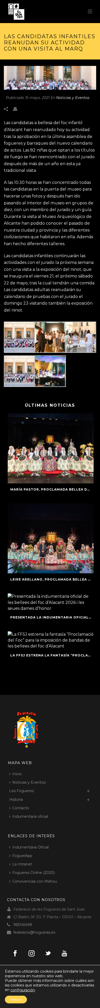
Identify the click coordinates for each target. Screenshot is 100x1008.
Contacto (20, 808)
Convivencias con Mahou (34, 881)
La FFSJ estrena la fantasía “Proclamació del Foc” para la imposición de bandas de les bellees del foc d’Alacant (52, 655)
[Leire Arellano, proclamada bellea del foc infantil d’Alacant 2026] (51, 538)
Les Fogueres (21, 791)
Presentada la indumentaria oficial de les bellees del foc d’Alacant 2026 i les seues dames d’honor (52, 617)
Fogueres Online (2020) (33, 872)
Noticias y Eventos (72, 97)
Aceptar (16, 999)
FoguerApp (22, 855)
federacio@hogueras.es (34, 932)
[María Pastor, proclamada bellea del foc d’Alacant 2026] (51, 448)
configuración (23, 990)
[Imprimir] (17, 109)
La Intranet (22, 864)
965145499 (22, 924)
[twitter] (48, 953)
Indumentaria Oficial (30, 847)
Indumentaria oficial (30, 816)
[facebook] (15, 953)
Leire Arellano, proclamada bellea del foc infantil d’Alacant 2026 (52, 579)
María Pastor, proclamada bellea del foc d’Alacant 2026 (52, 489)
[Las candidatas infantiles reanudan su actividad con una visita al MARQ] (50, 78)
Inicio (17, 774)
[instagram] (31, 953)
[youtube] (64, 953)
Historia (16, 799)
